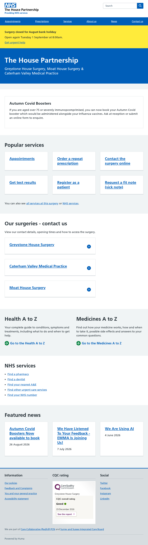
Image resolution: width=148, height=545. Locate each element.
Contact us (137, 21)
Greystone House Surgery (31, 244)
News (114, 21)
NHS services (70, 203)
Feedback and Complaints (18, 488)
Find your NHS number (22, 395)
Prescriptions (42, 21)
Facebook (105, 488)
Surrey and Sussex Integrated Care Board (82, 529)
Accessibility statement (17, 498)
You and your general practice (21, 493)
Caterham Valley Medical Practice (38, 266)
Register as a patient (68, 184)
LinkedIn (104, 498)
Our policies (11, 483)
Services (67, 21)
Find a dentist (16, 379)
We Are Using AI (119, 428)
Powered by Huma (14, 538)
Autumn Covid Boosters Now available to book (24, 433)
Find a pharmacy (18, 374)
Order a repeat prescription (70, 161)
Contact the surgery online (117, 161)
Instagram (105, 493)
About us (91, 21)
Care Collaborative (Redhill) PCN (38, 529)
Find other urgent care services (27, 389)
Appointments (12, 21)
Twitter (104, 483)
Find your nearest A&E (22, 384)
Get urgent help (15, 42)
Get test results (22, 182)
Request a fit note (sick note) (120, 184)
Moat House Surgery (27, 287)
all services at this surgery (42, 203)
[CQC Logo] (64, 487)
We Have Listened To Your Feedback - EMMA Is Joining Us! (73, 435)
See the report (65, 514)
